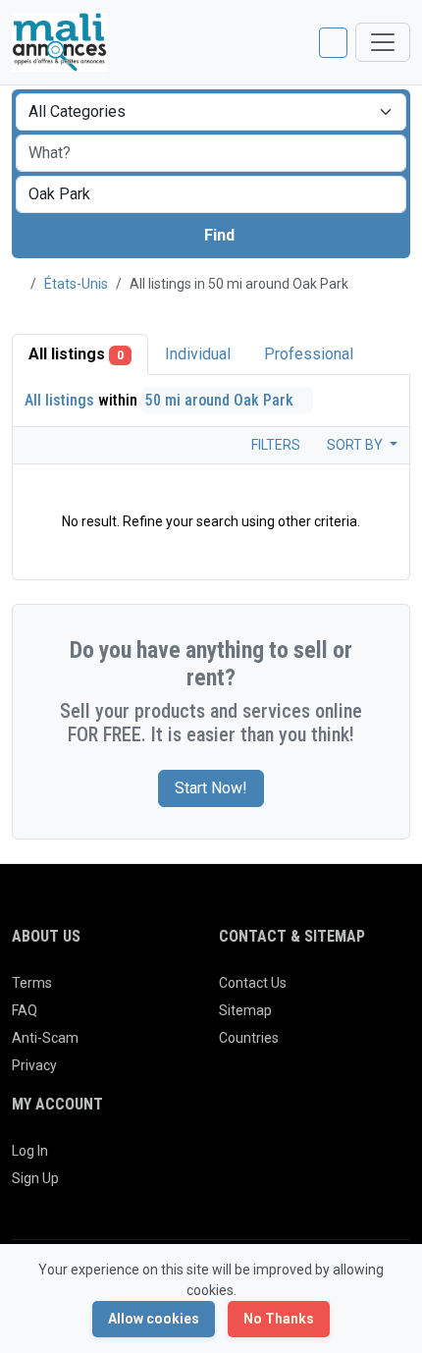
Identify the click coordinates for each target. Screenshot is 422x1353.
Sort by (356, 445)
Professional (308, 354)
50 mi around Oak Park (221, 400)
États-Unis (76, 284)
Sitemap (245, 1010)
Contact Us (253, 983)
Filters (274, 445)
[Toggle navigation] (382, 42)
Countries (249, 1038)
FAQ (24, 1010)
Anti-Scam (45, 1038)
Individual (198, 354)
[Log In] (333, 42)
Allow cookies (153, 1318)
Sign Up (35, 1178)
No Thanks (278, 1318)
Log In (30, 1151)
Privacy (34, 1065)
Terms (32, 983)
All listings (76, 354)
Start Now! (211, 788)
